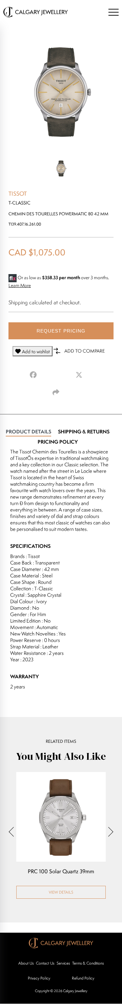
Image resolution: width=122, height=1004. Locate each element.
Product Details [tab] (28, 431)
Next (108, 832)
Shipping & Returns (83, 431)
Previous (13, 832)
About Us (26, 963)
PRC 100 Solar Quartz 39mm (61, 871)
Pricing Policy (58, 441)
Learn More (19, 285)
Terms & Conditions (88, 963)
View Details (61, 892)
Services (63, 963)
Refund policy (83, 978)
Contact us (45, 963)
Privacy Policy (39, 978)
